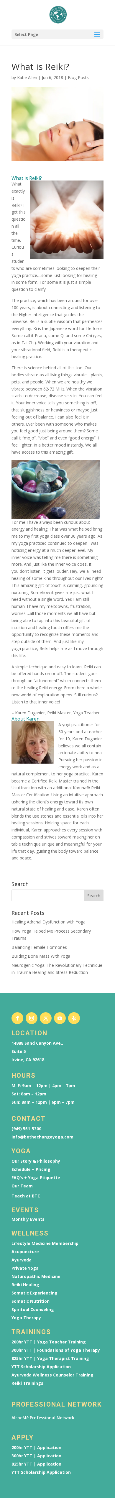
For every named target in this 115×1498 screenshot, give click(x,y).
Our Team (22, 1186)
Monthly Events (28, 1219)
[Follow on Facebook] (17, 1018)
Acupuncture (25, 1252)
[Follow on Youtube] (60, 1018)
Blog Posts (78, 77)
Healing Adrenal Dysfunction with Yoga (49, 922)
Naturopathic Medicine (36, 1276)
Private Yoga (25, 1268)
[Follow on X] (46, 1018)
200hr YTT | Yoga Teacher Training (49, 1342)
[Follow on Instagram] (31, 1018)
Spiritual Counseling (33, 1309)
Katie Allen (27, 77)
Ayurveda (22, 1260)
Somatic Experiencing (35, 1293)
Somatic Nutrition (31, 1301)
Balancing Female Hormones (39, 947)
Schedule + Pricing (31, 1169)
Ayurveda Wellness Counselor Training (52, 1375)
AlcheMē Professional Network (43, 1417)
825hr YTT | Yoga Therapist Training (50, 1358)
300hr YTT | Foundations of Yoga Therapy (56, 1350)
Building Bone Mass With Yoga (41, 956)
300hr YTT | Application (36, 1456)
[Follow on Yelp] (74, 1018)
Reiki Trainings (27, 1383)
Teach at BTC (26, 1196)
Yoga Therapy (26, 1318)
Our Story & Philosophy (36, 1161)
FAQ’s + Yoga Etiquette (36, 1178)
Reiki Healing (25, 1285)
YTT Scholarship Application (41, 1367)
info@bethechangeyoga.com (42, 1137)
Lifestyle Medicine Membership (45, 1243)
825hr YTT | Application (36, 1464)
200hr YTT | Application (36, 1448)
